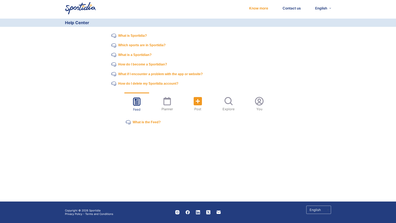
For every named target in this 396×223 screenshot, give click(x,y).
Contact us (292, 8)
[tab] (136, 104)
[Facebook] (188, 212)
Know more (258, 8)
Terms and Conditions (99, 214)
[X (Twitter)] (208, 212)
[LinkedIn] (198, 212)
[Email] (219, 212)
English (321, 8)
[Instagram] (177, 212)
